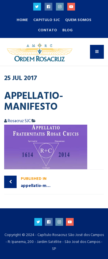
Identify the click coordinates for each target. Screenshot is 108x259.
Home (22, 20)
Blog (67, 30)
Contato (47, 30)
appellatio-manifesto (37, 182)
